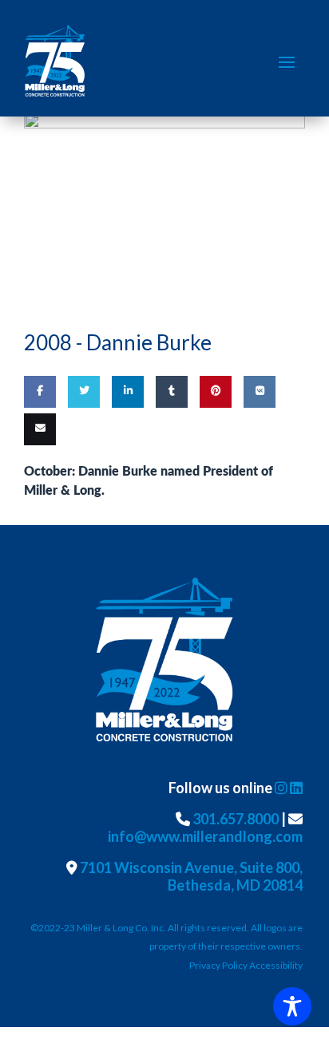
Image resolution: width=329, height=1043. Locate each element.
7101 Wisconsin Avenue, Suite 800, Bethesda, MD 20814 (191, 876)
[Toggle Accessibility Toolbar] (292, 1006)
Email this (36, 475)
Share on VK (258, 438)
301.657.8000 (235, 819)
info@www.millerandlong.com (205, 836)
